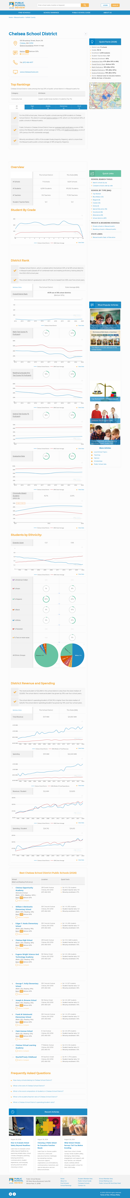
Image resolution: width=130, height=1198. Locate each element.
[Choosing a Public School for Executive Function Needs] (48, 1127)
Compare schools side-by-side (103, 186)
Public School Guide (84, 1181)
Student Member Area (85, 1179)
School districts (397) (99, 218)
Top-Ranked (97, 194)
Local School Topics (100, 452)
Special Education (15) (100, 209)
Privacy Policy (115, 1195)
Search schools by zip (100, 183)
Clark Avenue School (24, 1031)
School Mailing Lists (105, 1181)
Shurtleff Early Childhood (26, 1057)
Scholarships (98, 461)
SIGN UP (115, 5)
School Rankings (66, 1185)
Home (62, 1179)
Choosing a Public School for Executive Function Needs (47, 1145)
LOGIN (105, 5)
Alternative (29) (98, 215)
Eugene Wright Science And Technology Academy (27, 955)
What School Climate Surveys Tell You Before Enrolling (73, 1145)
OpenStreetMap (117, 108)
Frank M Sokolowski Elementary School (24, 1016)
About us (64, 1181)
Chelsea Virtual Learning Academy (26, 1046)
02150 (31, 43)
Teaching (97, 455)
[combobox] (57, 5)
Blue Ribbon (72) (98, 197)
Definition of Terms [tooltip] (17, 287)
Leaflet (109, 108)
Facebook (14, 1194)
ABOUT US (108, 13)
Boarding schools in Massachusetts (104, 229)
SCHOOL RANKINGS (51, 13)
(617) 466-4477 (28, 62)
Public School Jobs (100, 464)
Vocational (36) (98, 212)
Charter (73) (96, 203)
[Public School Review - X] (10, 1194)
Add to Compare (23, 901)
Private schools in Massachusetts (104, 226)
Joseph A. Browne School (26, 1000)
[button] (105, 97)
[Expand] (91, 92)
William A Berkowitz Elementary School (24, 908)
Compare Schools (83, 1183)
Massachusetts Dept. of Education (104, 237)
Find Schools (65, 1183)
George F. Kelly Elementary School (27, 985)
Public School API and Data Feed (110, 1183)
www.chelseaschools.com (29, 72)
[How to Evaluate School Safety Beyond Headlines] (21, 1127)
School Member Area (106, 1179)
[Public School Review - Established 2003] (17, 5)
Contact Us (81, 1185)
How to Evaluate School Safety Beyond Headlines (20, 1144)
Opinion (96, 458)
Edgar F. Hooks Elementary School (27, 925)
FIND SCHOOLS (24, 13)
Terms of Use (104, 1195)
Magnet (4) (96, 200)
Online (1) (96, 206)
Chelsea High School (24, 940)
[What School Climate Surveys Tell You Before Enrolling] (74, 1127)
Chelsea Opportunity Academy (24, 889)
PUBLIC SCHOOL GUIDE (81, 13)
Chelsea (22, 43)
